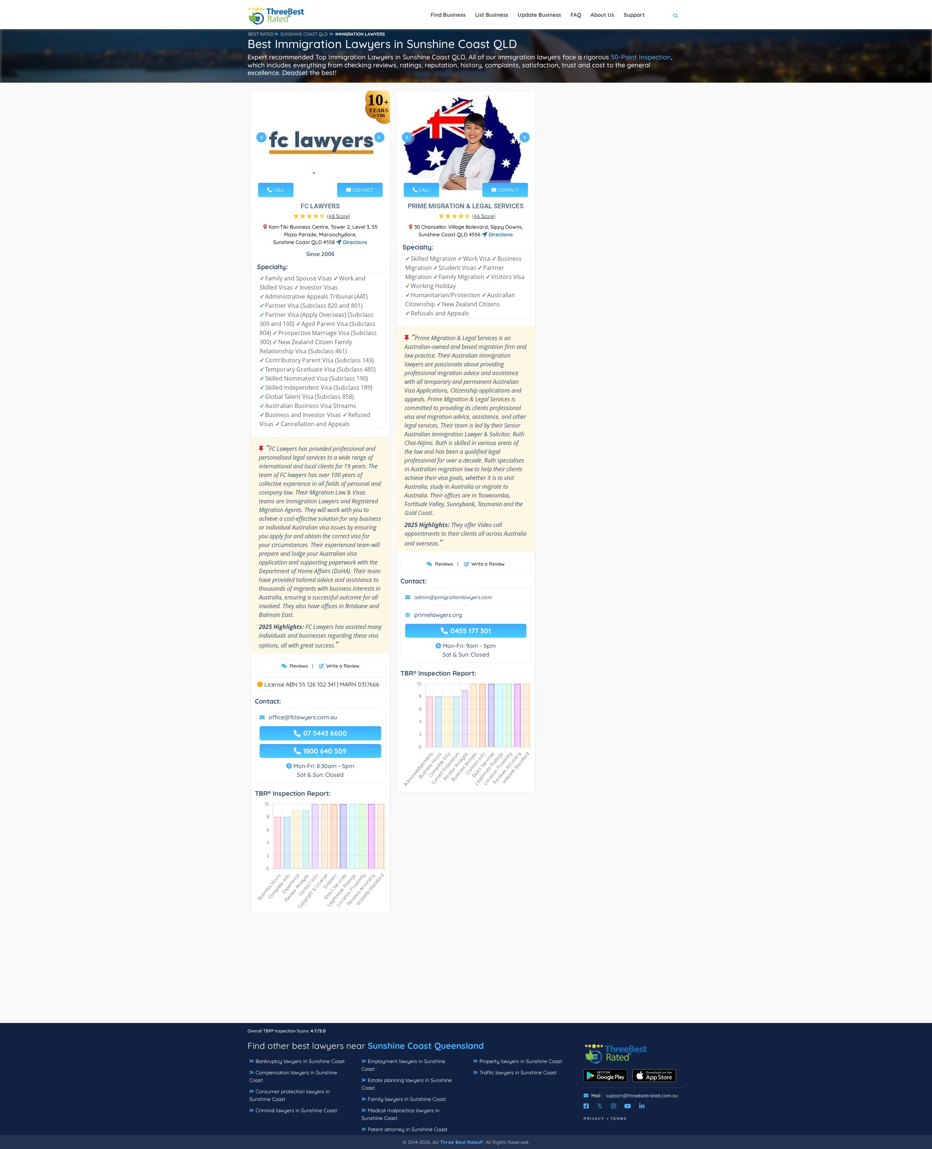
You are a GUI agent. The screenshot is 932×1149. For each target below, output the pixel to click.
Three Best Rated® (461, 1142)
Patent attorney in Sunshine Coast (407, 1129)
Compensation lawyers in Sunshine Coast (293, 1076)
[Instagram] (613, 1106)
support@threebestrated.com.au (642, 1095)
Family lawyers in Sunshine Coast (407, 1099)
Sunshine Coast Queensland (426, 1045)
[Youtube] (627, 1106)
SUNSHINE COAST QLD (304, 34)
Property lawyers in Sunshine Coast (520, 1061)
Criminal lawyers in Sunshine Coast (296, 1110)
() (338, 216)
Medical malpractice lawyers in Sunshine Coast (400, 1114)
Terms (619, 1119)
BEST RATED (261, 34)
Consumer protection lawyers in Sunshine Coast (289, 1095)
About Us (602, 14)
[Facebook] (586, 1106)
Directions (354, 242)
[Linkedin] (641, 1106)
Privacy (594, 1119)
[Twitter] (600, 1106)
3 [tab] (325, 173)
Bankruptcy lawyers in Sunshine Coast (300, 1061)
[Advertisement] (466, 972)
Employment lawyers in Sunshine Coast (403, 1065)
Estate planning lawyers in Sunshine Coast (407, 1084)
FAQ (575, 14)
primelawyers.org (438, 614)
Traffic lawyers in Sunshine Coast (518, 1072)
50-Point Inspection (641, 57)
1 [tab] (314, 173)
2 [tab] (320, 173)
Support (634, 14)
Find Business (448, 14)
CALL (278, 190)
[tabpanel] (320, 140)
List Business (491, 14)
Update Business (539, 14)
